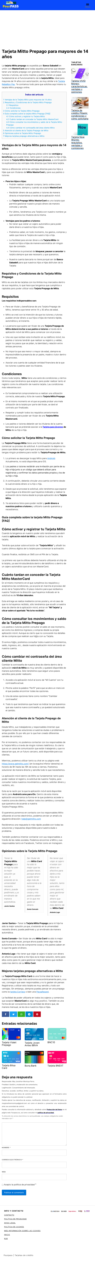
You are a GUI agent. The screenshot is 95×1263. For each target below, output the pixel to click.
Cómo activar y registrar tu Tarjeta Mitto (25, 116)
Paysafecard (42, 992)
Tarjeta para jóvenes (53, 427)
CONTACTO (9, 1215)
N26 (6, 1239)
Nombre (6, 1147)
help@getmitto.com (31, 819)
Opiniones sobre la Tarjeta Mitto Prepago (22, 133)
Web (4, 1172)
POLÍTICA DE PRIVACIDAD (15, 1219)
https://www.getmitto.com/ (15, 764)
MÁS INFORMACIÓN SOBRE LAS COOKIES (22, 1231)
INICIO (7, 1235)
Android (51, 458)
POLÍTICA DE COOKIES (14, 1227)
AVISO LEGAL (10, 1223)
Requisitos (12, 105)
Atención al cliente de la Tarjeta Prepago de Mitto (25, 130)
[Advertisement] (47, 27)
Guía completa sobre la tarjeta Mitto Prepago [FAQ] (26, 113)
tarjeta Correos (17, 992)
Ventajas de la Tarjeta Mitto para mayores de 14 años (27, 99)
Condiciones (13, 108)
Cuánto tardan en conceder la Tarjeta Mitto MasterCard (32, 119)
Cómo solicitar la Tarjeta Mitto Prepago (21, 111)
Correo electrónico (12, 1160)
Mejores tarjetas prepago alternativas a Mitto (23, 136)
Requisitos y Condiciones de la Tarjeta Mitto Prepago (27, 102)
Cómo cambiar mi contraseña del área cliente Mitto (30, 128)
